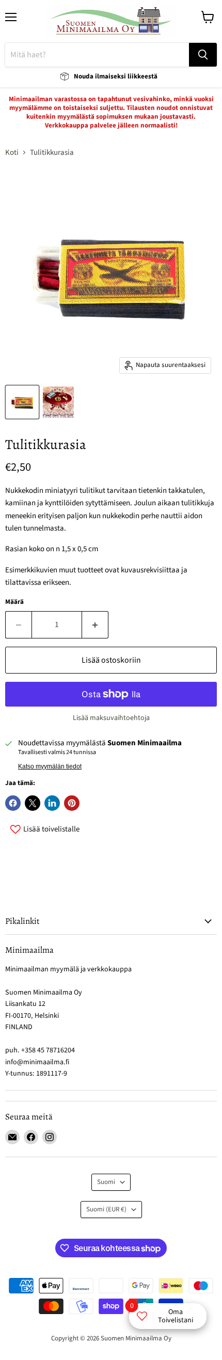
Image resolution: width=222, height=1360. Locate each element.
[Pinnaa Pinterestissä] (72, 803)
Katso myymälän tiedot (50, 766)
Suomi (106, 1182)
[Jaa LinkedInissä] (52, 803)
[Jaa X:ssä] (32, 803)
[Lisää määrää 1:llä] (95, 624)
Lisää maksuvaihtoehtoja (111, 718)
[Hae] (203, 55)
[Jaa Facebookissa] (13, 803)
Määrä (14, 602)
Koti (12, 152)
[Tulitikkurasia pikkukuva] (22, 402)
